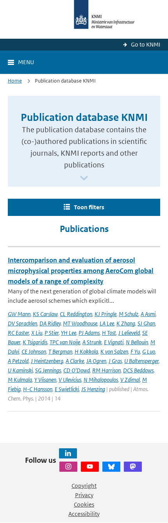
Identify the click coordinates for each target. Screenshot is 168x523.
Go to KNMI (145, 44)
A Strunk (92, 342)
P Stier (52, 332)
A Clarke (75, 361)
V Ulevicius (70, 379)
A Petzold (18, 361)
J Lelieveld (129, 332)
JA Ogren (96, 361)
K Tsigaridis (35, 342)
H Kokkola (86, 351)
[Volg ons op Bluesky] (111, 466)
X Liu (36, 332)
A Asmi (148, 314)
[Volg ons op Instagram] (68, 466)
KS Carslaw (45, 314)
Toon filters (89, 207)
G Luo (148, 351)
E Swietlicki (67, 389)
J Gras (115, 361)
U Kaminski (20, 370)
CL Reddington (76, 314)
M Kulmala (20, 379)
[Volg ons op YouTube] (89, 466)
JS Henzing (93, 389)
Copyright (84, 485)
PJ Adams (89, 332)
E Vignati (113, 342)
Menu (26, 62)
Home (15, 80)
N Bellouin (137, 342)
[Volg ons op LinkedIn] (68, 453)
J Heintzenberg (47, 361)
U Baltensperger (141, 361)
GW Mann (19, 314)
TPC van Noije (65, 342)
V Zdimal (130, 379)
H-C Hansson (37, 389)
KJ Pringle (105, 314)
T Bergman (60, 351)
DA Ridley (50, 323)
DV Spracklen (22, 323)
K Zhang (125, 323)
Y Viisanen (45, 379)
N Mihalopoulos (101, 379)
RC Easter (18, 332)
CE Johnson (33, 351)
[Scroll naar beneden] (84, 178)
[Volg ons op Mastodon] (132, 466)
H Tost (109, 332)
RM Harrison (106, 370)
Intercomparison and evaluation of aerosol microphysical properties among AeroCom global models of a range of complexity (81, 271)
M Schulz (128, 314)
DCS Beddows (138, 370)
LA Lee (107, 323)
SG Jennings (48, 370)
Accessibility (84, 514)
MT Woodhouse (80, 323)
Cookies (84, 504)
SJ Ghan (146, 323)
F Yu (135, 351)
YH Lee (68, 332)
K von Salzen (114, 351)
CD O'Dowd (76, 370)
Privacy (84, 495)
